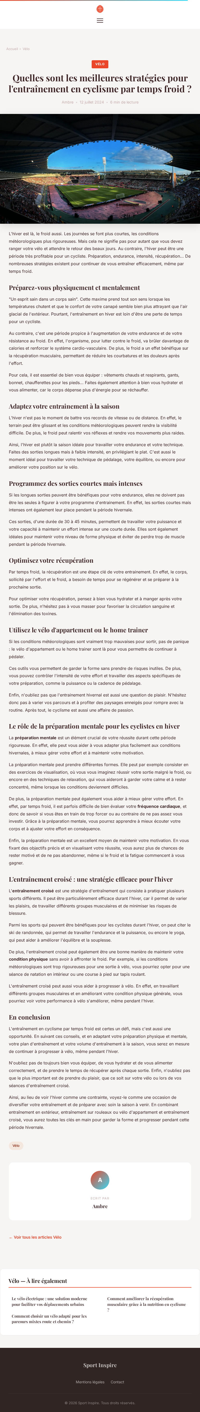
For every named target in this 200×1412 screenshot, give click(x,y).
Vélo (26, 49)
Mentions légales (90, 1382)
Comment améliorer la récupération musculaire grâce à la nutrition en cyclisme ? (146, 1304)
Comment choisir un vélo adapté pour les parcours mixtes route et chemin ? (49, 1318)
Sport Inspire (100, 1364)
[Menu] (100, 20)
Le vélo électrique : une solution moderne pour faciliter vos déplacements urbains (49, 1301)
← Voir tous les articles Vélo (35, 1237)
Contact (117, 1382)
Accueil (12, 49)
